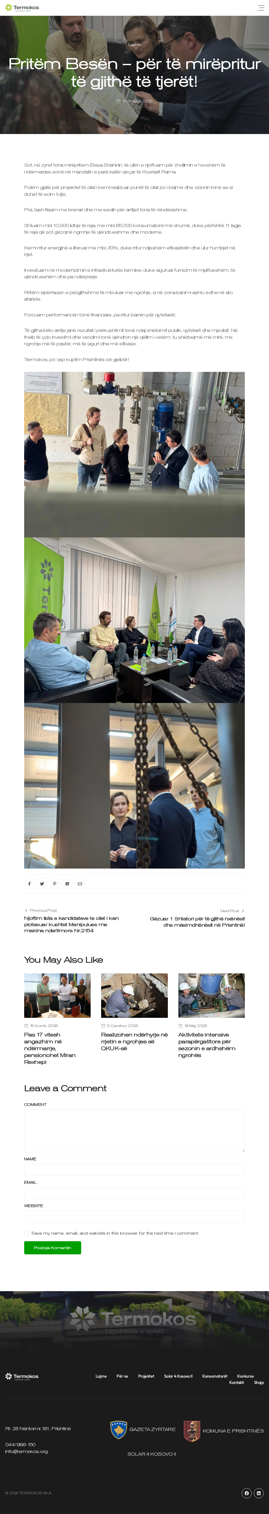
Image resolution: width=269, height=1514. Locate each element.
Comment (35, 1104)
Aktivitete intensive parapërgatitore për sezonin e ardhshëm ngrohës (207, 1045)
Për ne (122, 1376)
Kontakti (236, 1382)
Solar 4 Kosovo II (178, 1376)
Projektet (146, 1376)
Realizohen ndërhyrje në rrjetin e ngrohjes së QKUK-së (134, 1041)
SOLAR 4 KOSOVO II (151, 1454)
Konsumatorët (214, 1376)
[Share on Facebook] (29, 883)
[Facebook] (247, 1493)
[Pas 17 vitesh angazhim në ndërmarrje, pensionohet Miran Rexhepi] (57, 995)
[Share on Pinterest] (54, 883)
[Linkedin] (259, 1493)
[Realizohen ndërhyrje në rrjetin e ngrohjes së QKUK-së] (134, 995)
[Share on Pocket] (67, 883)
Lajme (134, 44)
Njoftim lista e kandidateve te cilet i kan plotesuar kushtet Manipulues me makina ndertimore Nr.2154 (71, 924)
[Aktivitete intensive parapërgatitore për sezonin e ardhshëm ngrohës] (211, 995)
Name (30, 1159)
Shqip (259, 1382)
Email (30, 1182)
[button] (261, 8)
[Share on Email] (80, 883)
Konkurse (245, 1376)
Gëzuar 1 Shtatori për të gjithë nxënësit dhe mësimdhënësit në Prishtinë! (197, 922)
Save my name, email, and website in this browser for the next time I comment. (115, 1233)
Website (33, 1205)
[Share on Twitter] (42, 883)
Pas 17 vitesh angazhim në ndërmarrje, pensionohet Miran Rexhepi (49, 1048)
